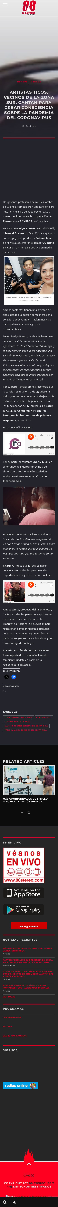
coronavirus (44, 717)
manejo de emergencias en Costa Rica (26, 726)
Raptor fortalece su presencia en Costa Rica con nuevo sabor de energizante (28, 961)
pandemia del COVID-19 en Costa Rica (26, 730)
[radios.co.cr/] (20, 1088)
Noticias (22, 82)
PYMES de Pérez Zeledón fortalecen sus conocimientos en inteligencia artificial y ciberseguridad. (28, 974)
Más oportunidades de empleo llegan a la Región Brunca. (25, 800)
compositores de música (19, 717)
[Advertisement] (29, 45)
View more (29, 780)
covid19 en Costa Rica (17, 721)
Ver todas (9, 997)
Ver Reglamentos (28, 926)
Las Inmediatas (12, 1017)
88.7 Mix (7, 1027)
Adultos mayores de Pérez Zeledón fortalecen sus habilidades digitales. (26, 986)
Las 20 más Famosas (15, 1036)
